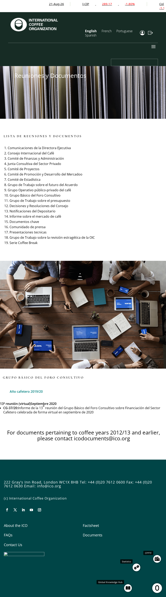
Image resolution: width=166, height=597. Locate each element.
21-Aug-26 (41, 4)
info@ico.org (49, 486)
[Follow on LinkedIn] (23, 510)
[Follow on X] (15, 510)
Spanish (90, 35)
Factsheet (91, 525)
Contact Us (13, 544)
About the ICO (16, 525)
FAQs (8, 535)
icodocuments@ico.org (102, 438)
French (107, 31)
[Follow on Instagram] (39, 510)
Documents (92, 535)
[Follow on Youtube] (31, 510)
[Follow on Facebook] (7, 510)
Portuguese (124, 31)
